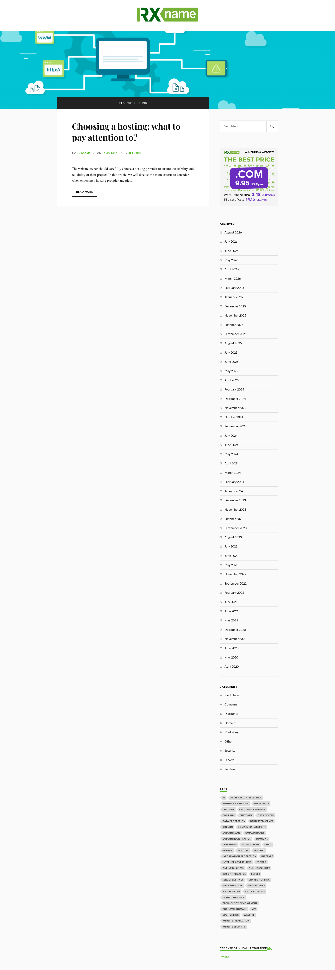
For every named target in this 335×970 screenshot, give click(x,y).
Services (229, 769)
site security (256, 885)
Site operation (233, 885)
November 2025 (235, 315)
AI (224, 797)
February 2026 (234, 287)
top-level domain (235, 909)
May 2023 (231, 565)
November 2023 (235, 509)
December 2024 (235, 398)
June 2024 (231, 445)
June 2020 (231, 648)
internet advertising (237, 862)
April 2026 (231, 269)
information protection (239, 856)
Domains (230, 723)
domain (228, 827)
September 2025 (235, 334)
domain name (231, 832)
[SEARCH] (272, 126)
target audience (234, 897)
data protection (234, 821)
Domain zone (250, 844)
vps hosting (231, 915)
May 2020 (231, 657)
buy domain (261, 803)
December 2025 (235, 306)
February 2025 (234, 389)
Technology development (240, 903)
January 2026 (233, 297)
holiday (243, 850)
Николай (83, 153)
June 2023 (231, 555)
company (229, 815)
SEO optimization (234, 874)
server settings (233, 879)
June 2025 (231, 361)
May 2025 (231, 371)
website (249, 915)
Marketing (231, 732)
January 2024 (233, 491)
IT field (261, 862)
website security (234, 926)
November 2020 (235, 638)
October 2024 (233, 417)
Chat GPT (228, 809)
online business (233, 868)
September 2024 (235, 426)
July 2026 (230, 241)
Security (229, 750)
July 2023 (230, 546)
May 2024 (231, 454)
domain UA (230, 844)
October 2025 (233, 324)
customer (246, 815)
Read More (84, 191)
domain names (255, 832)
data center (266, 815)
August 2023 (233, 537)
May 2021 (231, 620)
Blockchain (231, 695)
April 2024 (231, 463)
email (268, 844)
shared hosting (259, 879)
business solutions (236, 803)
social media (231, 891)
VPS (254, 909)
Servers (135, 153)
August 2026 (233, 232)
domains (262, 838)
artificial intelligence (246, 797)
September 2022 (235, 583)
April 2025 (231, 380)
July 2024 (230, 435)
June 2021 (231, 611)
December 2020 (235, 629)
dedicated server (261, 821)
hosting (259, 850)
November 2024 (235, 408)
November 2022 (235, 574)
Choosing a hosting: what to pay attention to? (126, 131)
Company (230, 704)
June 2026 (231, 250)
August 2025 (233, 343)
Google (228, 850)
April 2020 (231, 666)
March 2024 (232, 472)
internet (267, 856)
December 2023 (235, 500)
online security (259, 868)
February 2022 (234, 592)
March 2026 (232, 278)
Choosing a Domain (252, 809)
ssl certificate (255, 891)
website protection (236, 920)
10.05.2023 (110, 153)
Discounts (231, 713)
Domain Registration (237, 838)
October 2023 (233, 519)
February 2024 (234, 481)
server (255, 874)
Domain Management (252, 827)
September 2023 (235, 528)
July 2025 (230, 352)
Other (228, 741)
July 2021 (230, 602)
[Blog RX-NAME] (167, 19)
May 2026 (231, 260)
